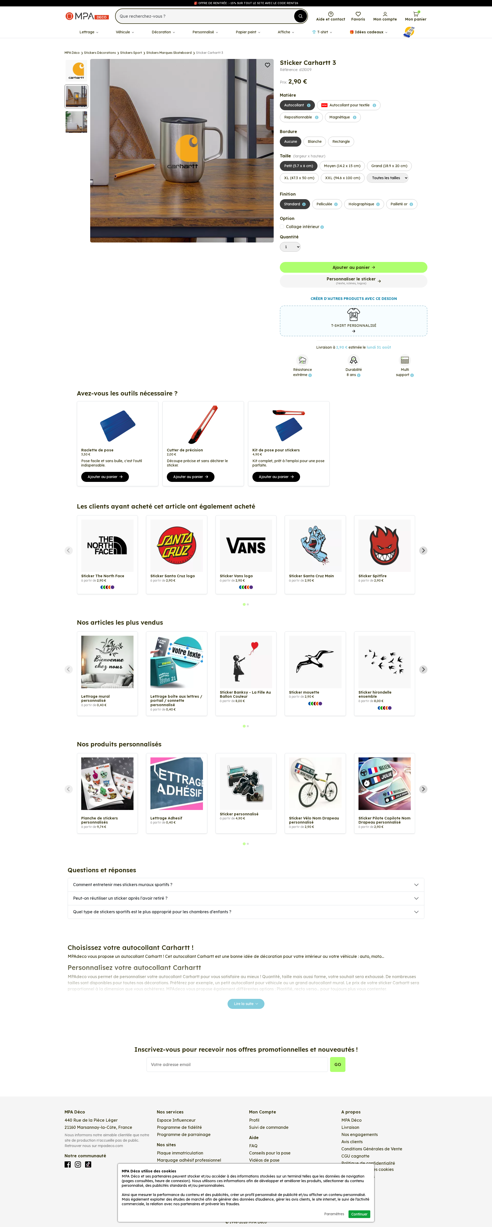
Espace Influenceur (176, 1120)
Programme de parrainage (184, 1134)
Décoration (162, 32)
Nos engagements (359, 1134)
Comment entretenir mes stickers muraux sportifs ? (122, 884)
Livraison (350, 1127)
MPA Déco (351, 1120)
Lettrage (87, 32)
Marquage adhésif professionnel (189, 1160)
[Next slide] (423, 550)
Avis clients (352, 1141)
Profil (254, 1120)
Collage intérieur (303, 226)
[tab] (244, 604)
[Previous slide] (69, 550)
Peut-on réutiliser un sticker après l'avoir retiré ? (120, 898)
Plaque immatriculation (180, 1152)
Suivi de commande (269, 1127)
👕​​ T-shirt (320, 32)
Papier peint (246, 32)
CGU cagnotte (355, 1156)
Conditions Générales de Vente (371, 1148)
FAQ (253, 1145)
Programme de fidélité (179, 1127)
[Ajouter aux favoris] (267, 65)
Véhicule (123, 32)
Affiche (284, 32)
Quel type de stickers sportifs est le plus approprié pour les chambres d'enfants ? (152, 911)
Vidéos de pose (264, 1160)
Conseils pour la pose (270, 1152)
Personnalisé (203, 32)
